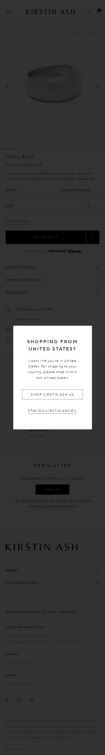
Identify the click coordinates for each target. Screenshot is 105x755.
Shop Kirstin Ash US (52, 394)
